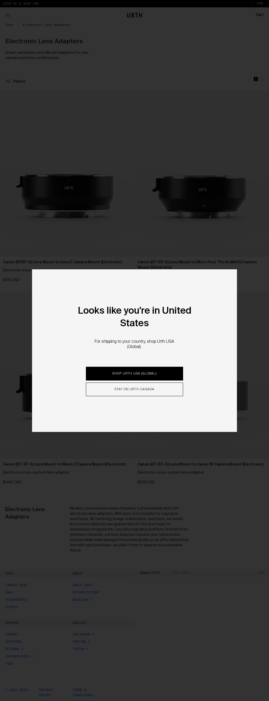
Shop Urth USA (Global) (134, 373)
